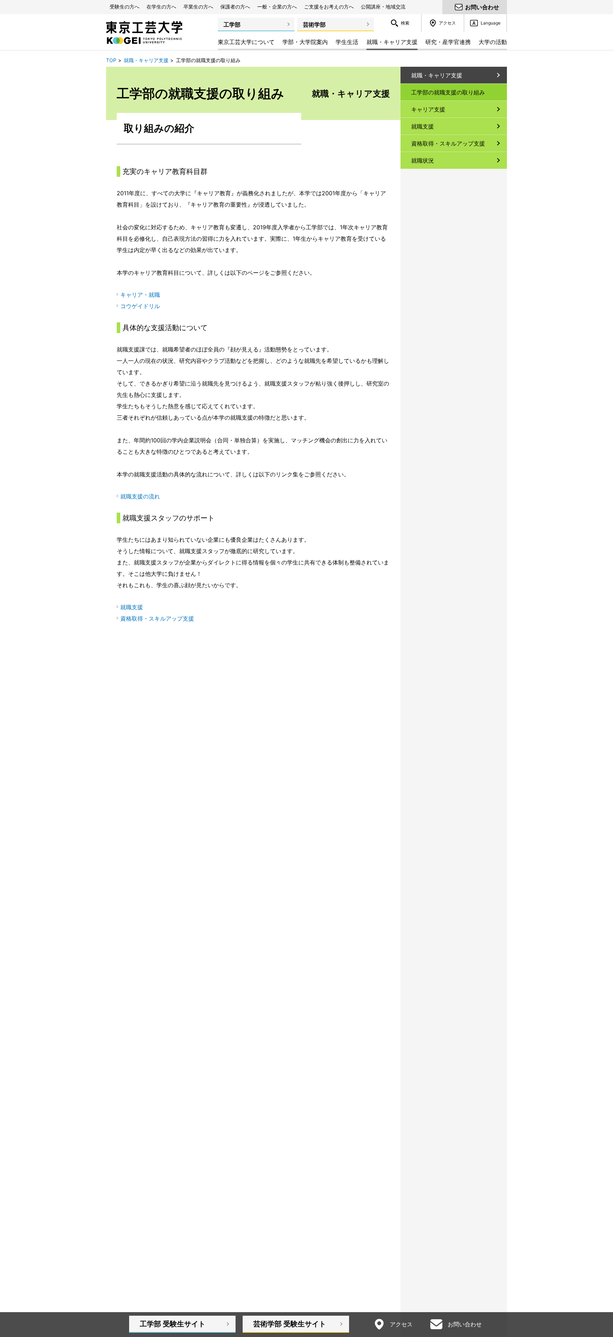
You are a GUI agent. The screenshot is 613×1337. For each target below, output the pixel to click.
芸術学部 (314, 24)
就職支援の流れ (140, 496)
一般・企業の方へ (277, 7)
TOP (111, 60)
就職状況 (422, 160)
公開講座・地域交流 (383, 7)
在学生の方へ (161, 7)
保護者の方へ (235, 7)
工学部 (232, 24)
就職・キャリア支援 (146, 60)
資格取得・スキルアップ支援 (157, 618)
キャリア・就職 (140, 294)
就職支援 (131, 607)
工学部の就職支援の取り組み (448, 92)
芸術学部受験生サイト (289, 1324)
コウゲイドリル (140, 306)
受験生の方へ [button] (124, 7)
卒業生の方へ (198, 7)
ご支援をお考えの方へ (329, 7)
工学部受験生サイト (172, 1324)
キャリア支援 (428, 109)
